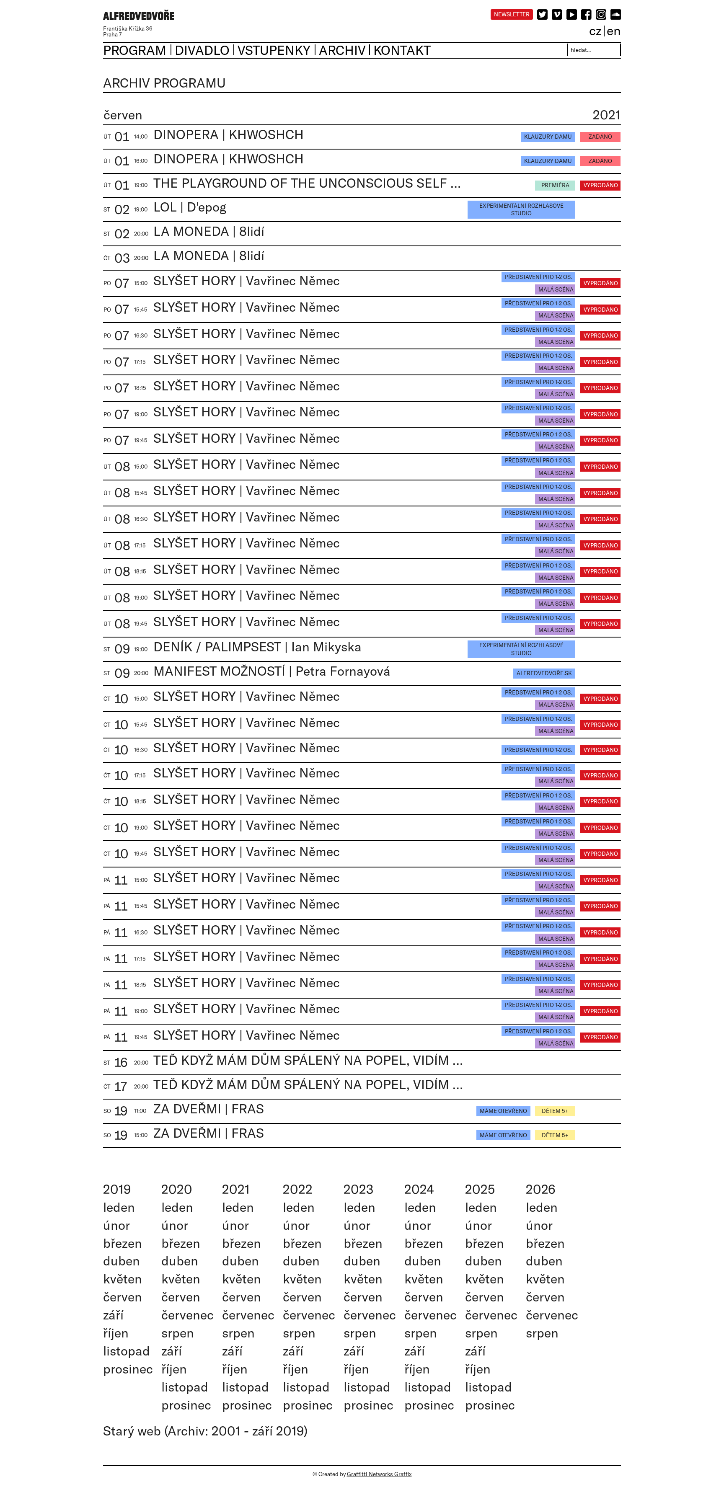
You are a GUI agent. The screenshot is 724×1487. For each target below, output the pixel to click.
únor (116, 1225)
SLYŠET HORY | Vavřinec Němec (246, 280)
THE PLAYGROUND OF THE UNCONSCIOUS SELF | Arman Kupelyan (308, 183)
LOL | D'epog (189, 207)
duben (121, 1260)
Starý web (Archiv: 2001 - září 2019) (205, 1430)
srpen (177, 1332)
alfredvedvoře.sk (544, 673)
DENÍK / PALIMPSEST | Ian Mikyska (257, 646)
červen (122, 1296)
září (113, 1314)
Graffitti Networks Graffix (379, 1474)
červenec (187, 1314)
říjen (116, 1332)
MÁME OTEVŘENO (503, 1111)
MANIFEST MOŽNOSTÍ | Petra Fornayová (271, 671)
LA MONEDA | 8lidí (208, 231)
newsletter (512, 14)
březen (122, 1243)
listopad (126, 1350)
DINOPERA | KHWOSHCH (228, 134)
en (614, 30)
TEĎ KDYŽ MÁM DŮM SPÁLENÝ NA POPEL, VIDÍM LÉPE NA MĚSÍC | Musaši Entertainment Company (308, 1060)
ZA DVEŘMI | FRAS (208, 1108)
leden (119, 1207)
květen (122, 1278)
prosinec (128, 1369)
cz (595, 30)
